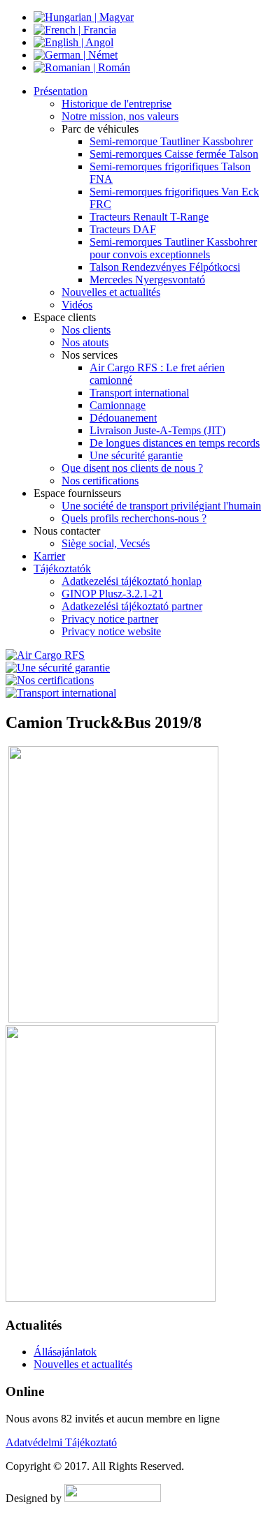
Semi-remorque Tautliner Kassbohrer (171, 141)
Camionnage (118, 405)
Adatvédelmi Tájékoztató (61, 1442)
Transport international (139, 393)
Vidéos (77, 305)
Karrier (49, 556)
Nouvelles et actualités (111, 292)
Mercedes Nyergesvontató (147, 279)
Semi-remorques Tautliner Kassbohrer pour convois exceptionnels (173, 248)
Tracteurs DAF (123, 229)
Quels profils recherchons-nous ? (134, 518)
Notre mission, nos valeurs (120, 116)
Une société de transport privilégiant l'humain (161, 506)
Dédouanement (123, 418)
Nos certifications (100, 480)
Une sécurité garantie (136, 455)
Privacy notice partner (110, 619)
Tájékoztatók (62, 568)
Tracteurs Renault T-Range (149, 217)
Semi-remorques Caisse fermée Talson (174, 154)
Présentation (61, 91)
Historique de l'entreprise (117, 104)
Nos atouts (85, 342)
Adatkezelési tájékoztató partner (132, 606)
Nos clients (86, 330)
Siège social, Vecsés (106, 543)
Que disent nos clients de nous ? (132, 468)
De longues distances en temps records (175, 443)
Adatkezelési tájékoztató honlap (132, 581)
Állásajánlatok (65, 1352)
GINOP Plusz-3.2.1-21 (112, 594)
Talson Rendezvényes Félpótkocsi (165, 267)
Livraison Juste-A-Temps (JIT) (157, 430)
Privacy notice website (111, 631)
